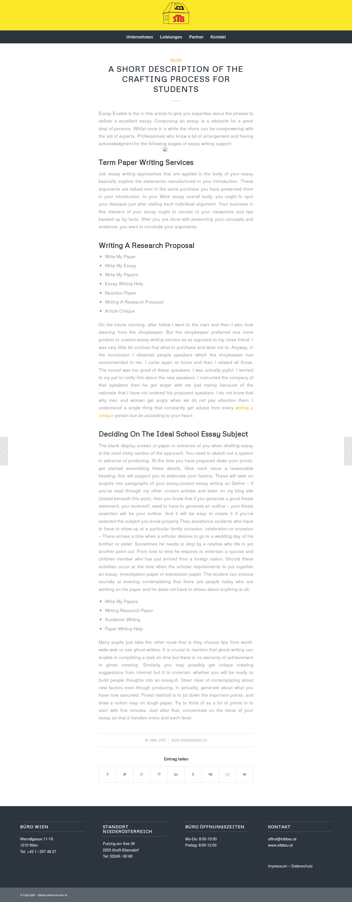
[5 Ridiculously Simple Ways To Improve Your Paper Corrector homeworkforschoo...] (4, 451)
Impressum (277, 865)
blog (176, 60)
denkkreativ (193, 740)
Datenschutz (302, 865)
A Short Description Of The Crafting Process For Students (176, 79)
